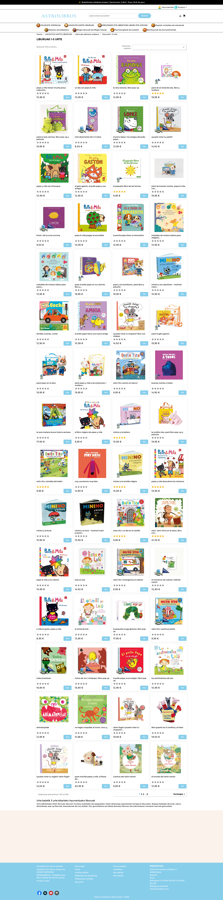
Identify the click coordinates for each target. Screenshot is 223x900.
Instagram (57, 893)
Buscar (145, 16)
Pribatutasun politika (84, 879)
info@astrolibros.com (159, 889)
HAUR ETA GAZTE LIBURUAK (81, 25)
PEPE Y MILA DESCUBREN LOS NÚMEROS (167, 481)
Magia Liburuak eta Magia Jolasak (92, 30)
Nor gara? (79, 882)
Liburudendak (168, 7)
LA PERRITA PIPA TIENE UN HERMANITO (128, 235)
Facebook (39, 893)
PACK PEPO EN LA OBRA (46, 383)
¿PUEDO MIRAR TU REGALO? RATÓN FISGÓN (53, 777)
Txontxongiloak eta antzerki (127, 30)
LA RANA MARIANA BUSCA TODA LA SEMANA (53, 432)
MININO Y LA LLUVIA (43, 531)
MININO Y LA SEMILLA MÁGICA (125, 481)
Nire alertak (118, 872)
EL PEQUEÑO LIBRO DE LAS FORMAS (127, 186)
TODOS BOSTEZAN (43, 678)
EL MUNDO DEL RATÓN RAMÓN (163, 777)
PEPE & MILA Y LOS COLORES (47, 580)
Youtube (51, 893)
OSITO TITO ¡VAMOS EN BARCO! (125, 383)
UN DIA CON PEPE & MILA (85, 88)
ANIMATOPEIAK (42, 727)
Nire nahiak (118, 876)
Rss (45, 893)
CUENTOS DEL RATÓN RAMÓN (124, 777)
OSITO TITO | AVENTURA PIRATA (163, 629)
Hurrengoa (179, 794)
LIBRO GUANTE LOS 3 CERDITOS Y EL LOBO (167, 727)
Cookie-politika (81, 872)
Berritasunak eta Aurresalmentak (161, 30)
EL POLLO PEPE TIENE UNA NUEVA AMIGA (91, 334)
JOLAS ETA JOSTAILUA (51, 25)
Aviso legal (79, 866)
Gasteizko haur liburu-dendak (50, 866)
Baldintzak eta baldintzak (86, 876)
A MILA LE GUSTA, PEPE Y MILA (48, 629)
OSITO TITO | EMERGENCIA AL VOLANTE (128, 580)
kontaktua (117, 869)
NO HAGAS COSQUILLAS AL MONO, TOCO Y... (91, 727)
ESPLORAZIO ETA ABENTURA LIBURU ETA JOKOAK (125, 25)
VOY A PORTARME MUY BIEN (86, 481)
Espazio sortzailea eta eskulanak (170, 25)
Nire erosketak (119, 866)
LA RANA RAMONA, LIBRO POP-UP (126, 88)
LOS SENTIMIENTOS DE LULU (162, 678)
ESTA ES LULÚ (80, 580)
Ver (67, 97)
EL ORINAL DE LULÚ (82, 629)
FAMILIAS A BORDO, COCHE (47, 334)
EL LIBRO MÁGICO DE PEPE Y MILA (88, 432)
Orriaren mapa (43, 881)
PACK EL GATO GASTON (160, 334)
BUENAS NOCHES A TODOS (162, 383)
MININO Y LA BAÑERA (121, 432)
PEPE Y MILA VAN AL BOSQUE (48, 186)
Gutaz (77, 869)
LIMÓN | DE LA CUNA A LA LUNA (48, 235)
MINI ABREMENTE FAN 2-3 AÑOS (88, 137)
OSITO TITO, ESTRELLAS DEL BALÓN (49, 481)
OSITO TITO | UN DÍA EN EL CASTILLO (126, 531)
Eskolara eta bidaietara (59, 30)
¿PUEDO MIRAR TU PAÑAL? (161, 137)
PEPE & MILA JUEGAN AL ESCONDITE (89, 235)
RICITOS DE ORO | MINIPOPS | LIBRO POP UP (92, 678)
